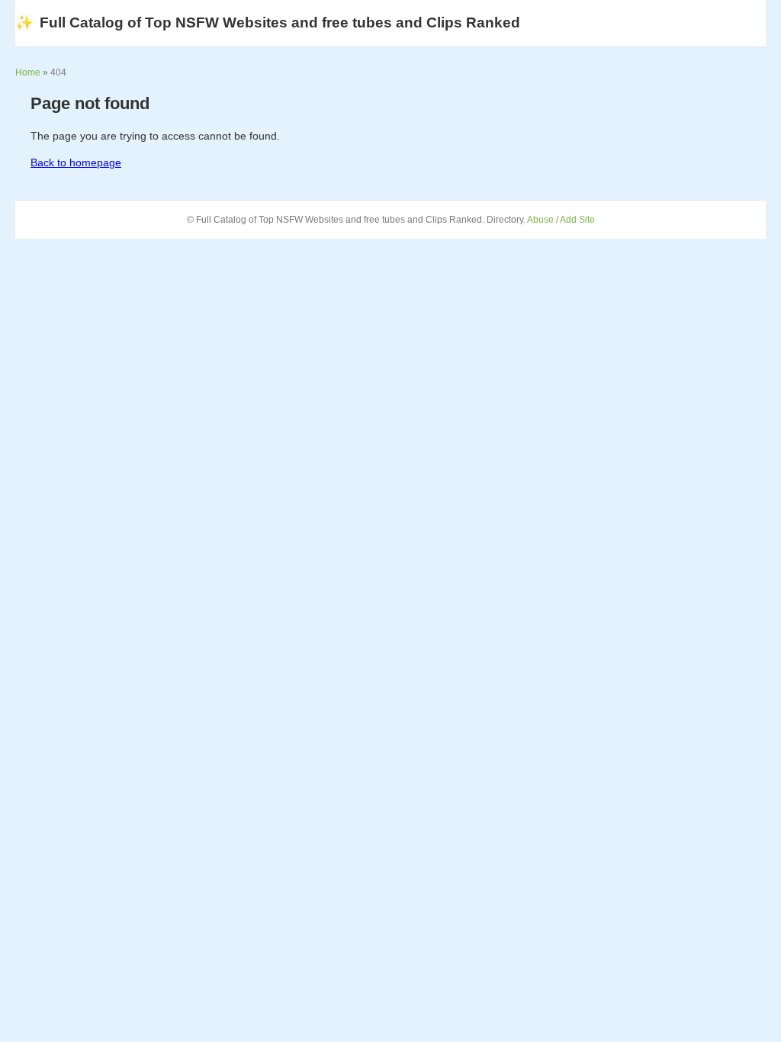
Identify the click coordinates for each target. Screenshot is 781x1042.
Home (27, 72)
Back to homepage (76, 162)
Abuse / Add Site (561, 219)
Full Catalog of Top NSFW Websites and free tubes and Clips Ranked (267, 22)
